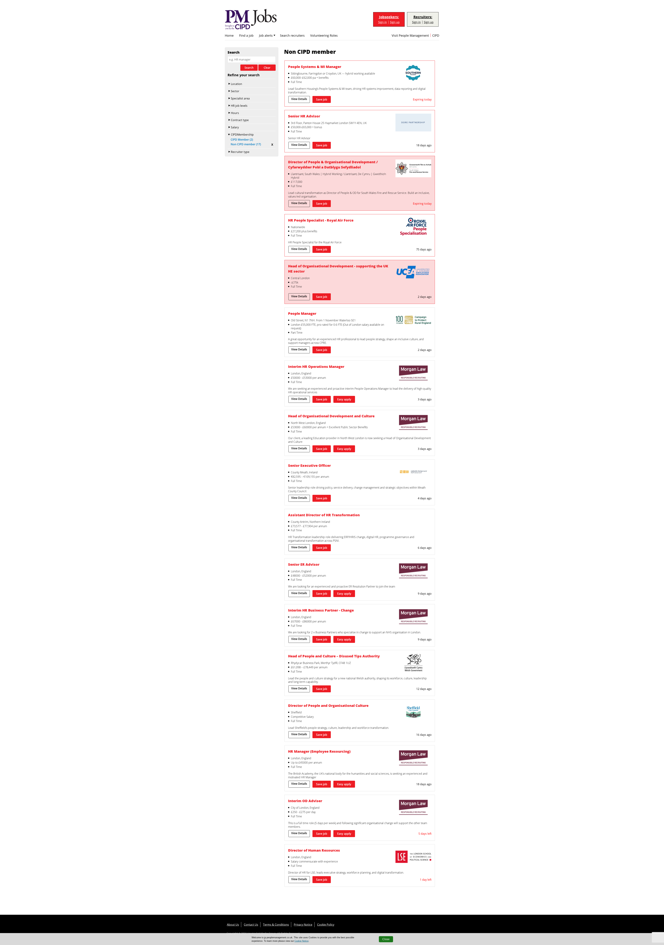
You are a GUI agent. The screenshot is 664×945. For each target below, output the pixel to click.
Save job (321, 99)
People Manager (302, 313)
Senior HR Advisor (304, 116)
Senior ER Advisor (303, 564)
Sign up (395, 22)
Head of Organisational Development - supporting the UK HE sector (338, 269)
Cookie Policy (325, 924)
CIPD (435, 36)
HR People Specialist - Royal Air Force (320, 220)
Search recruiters (292, 36)
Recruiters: (422, 17)
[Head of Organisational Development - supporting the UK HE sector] (413, 273)
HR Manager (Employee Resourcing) (319, 751)
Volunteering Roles (324, 36)
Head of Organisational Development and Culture (331, 416)
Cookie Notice (301, 941)
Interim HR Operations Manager (316, 366)
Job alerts (266, 36)
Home (229, 36)
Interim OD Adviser (305, 801)
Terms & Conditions (276, 924)
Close (386, 939)
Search (249, 68)
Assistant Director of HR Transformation (324, 515)
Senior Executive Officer (309, 465)
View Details (299, 99)
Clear (267, 68)
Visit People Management (410, 36)
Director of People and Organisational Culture (328, 705)
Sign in (382, 22)
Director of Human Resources (314, 850)
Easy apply (344, 399)
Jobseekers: (389, 17)
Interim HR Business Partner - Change (321, 610)
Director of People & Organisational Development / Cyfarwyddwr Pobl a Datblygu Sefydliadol (333, 164)
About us (233, 924)
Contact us (251, 924)
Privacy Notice (303, 924)
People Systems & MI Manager (314, 66)
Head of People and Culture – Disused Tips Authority (334, 656)
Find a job (246, 36)
